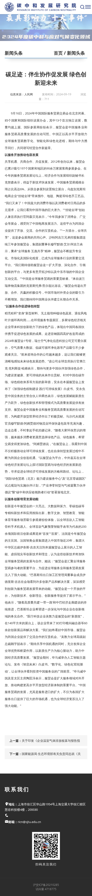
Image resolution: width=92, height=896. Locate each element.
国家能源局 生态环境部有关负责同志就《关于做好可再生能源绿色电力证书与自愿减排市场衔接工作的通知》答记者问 (51, 755)
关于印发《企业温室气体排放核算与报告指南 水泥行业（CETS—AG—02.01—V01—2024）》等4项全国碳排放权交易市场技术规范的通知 (52, 742)
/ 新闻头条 (74, 53)
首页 (58, 53)
